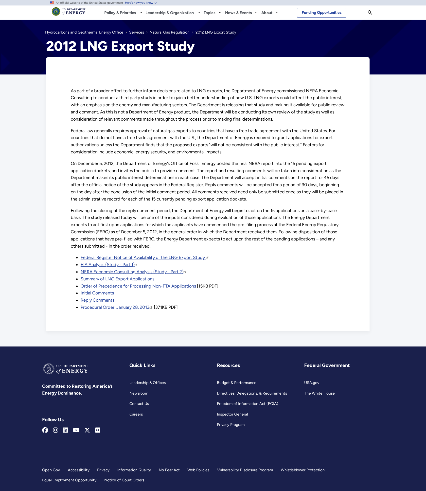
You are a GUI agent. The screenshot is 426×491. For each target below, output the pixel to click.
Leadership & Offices (147, 382)
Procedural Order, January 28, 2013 (115, 307)
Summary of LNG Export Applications (117, 279)
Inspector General (232, 414)
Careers (136, 414)
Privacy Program (231, 424)
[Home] (68, 13)
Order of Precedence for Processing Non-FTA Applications (138, 286)
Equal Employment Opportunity (69, 480)
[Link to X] (87, 430)
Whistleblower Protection (303, 470)
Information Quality (134, 470)
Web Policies (198, 470)
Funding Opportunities (321, 12)
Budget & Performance (236, 382)
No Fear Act (169, 470)
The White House (319, 393)
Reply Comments (97, 300)
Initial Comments (97, 293)
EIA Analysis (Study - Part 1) (108, 264)
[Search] (370, 13)
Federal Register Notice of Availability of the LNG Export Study (143, 257)
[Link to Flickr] (97, 430)
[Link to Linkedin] (65, 430)
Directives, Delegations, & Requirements (252, 393)
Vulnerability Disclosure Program (245, 470)
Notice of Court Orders (124, 480)
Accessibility (78, 470)
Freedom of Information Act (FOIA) (247, 403)
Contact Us (139, 403)
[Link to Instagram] (55, 430)
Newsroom (138, 393)
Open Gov (51, 470)
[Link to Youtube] (76, 430)
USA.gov (311, 382)
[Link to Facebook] (45, 430)
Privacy (103, 470)
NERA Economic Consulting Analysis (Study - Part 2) (132, 271)
